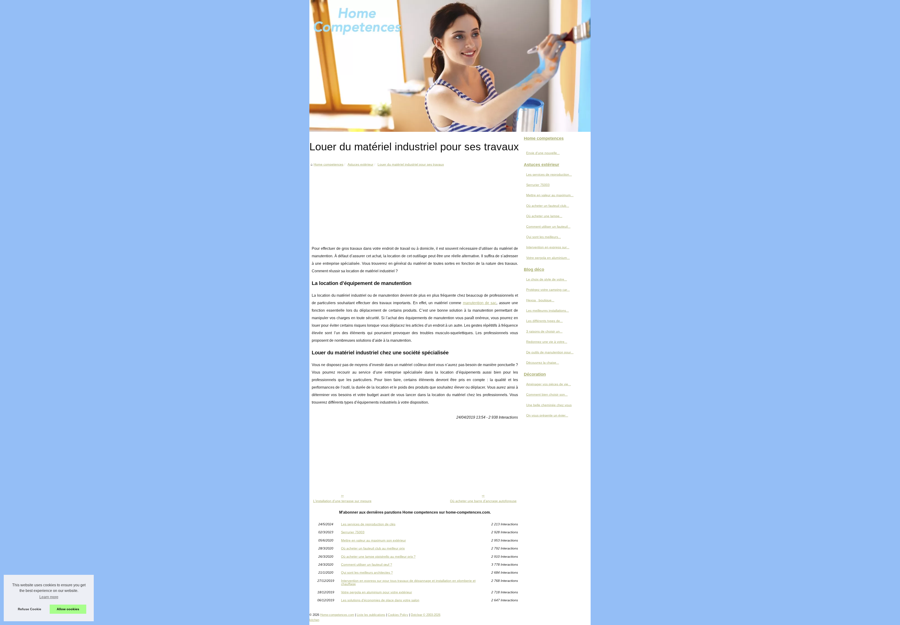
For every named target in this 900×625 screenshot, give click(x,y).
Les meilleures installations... (547, 310)
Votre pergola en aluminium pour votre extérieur (376, 592)
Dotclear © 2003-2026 (425, 615)
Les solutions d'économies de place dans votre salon (380, 600)
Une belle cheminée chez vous (549, 405)
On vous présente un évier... (547, 415)
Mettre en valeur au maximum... (550, 195)
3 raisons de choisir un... (544, 331)
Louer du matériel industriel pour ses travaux (411, 164)
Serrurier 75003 (352, 532)
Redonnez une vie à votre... (546, 342)
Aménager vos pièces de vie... (548, 384)
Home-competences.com (337, 615)
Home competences (328, 164)
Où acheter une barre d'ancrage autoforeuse (483, 501)
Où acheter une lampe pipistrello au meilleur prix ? (378, 556)
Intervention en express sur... (547, 247)
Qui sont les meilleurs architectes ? (367, 572)
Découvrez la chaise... (542, 362)
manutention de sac (480, 303)
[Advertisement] (414, 202)
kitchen (314, 620)
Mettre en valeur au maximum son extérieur (373, 540)
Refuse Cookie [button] (29, 609)
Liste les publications (371, 615)
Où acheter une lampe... (544, 216)
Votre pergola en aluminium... (548, 258)
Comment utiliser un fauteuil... (548, 226)
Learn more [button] (48, 597)
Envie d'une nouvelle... (543, 153)
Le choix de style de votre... (546, 279)
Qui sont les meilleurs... (543, 237)
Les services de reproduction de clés (368, 524)
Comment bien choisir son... (547, 394)
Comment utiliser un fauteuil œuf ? (366, 564)
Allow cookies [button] (68, 609)
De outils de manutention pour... (550, 352)
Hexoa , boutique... (540, 300)
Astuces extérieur (360, 164)
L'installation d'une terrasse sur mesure (342, 501)
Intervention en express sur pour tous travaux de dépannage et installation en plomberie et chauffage (408, 582)
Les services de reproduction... (549, 174)
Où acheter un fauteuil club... (547, 206)
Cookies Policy (398, 615)
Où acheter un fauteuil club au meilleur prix (373, 548)
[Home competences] (450, 66)
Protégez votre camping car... (548, 290)
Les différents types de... (544, 321)
